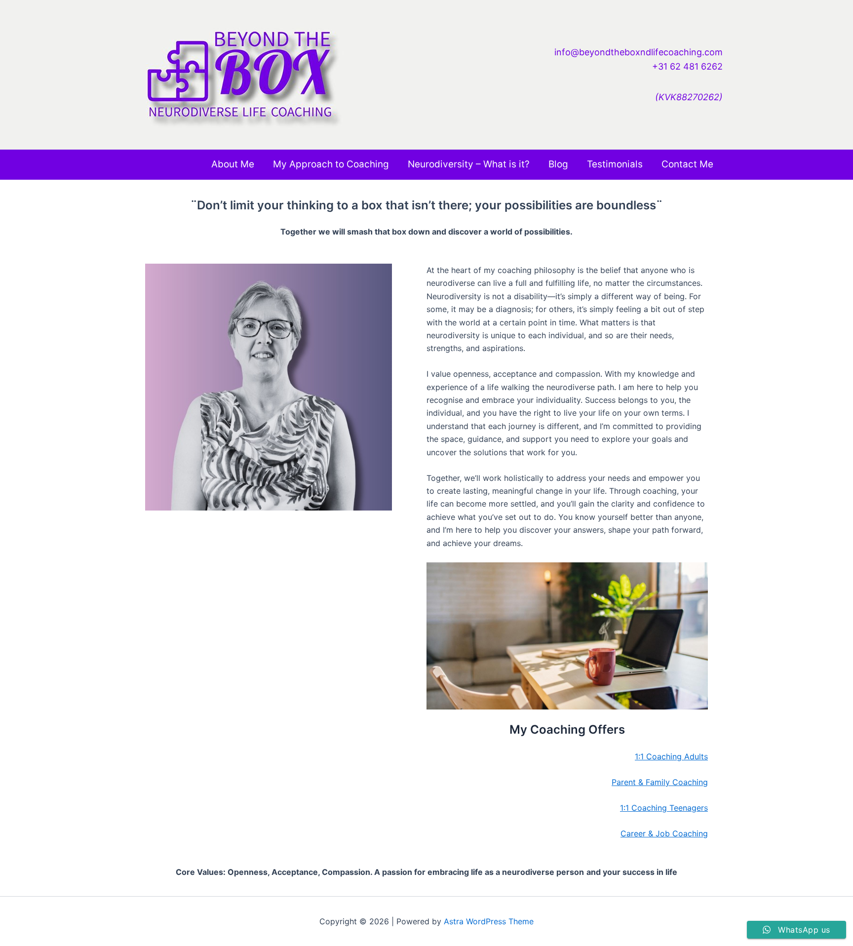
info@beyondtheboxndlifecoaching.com (638, 52)
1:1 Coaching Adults (671, 756)
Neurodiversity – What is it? (469, 164)
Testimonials (615, 164)
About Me (232, 164)
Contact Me (687, 164)
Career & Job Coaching (664, 833)
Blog (558, 164)
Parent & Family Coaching (660, 782)
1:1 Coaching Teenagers (664, 808)
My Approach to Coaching (331, 164)
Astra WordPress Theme (489, 921)
